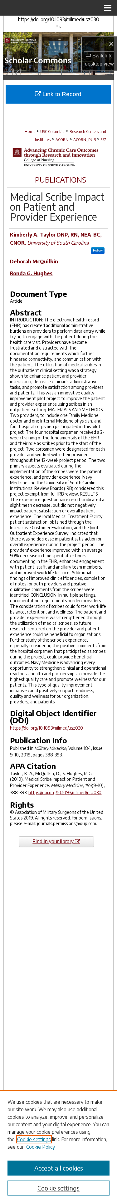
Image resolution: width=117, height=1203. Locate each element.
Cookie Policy (40, 1147)
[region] (58, 1146)
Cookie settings (34, 1139)
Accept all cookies (58, 1168)
